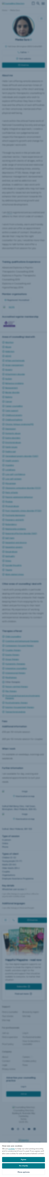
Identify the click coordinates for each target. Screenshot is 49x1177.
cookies (11, 1149)
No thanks (23, 1166)
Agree (23, 1159)
